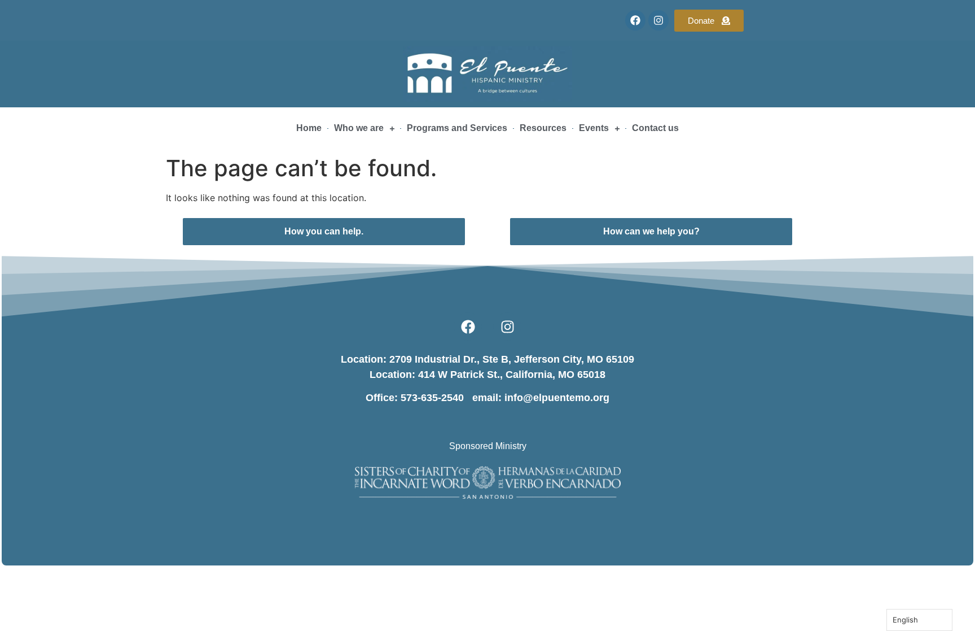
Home (309, 128)
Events (594, 128)
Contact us (655, 128)
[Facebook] (635, 20)
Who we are (359, 128)
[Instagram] (658, 20)
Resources (543, 128)
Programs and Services (457, 128)
